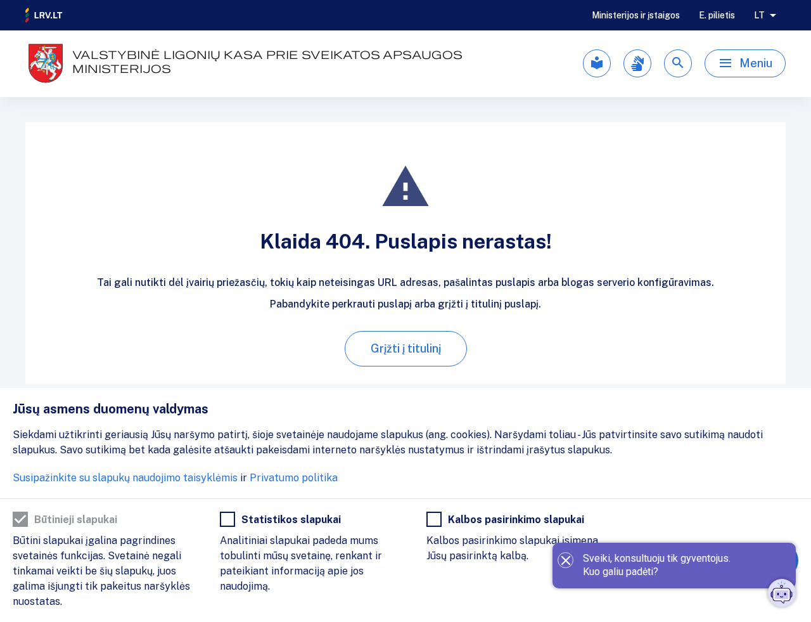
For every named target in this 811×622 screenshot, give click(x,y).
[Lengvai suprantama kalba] (597, 63)
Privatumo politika (294, 478)
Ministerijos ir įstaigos (636, 15)
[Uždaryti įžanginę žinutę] (565, 560)
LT (759, 15)
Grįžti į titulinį (406, 348)
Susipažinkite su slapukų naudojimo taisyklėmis (125, 478)
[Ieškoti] (678, 63)
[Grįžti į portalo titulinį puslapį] (44, 15)
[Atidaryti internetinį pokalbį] (782, 593)
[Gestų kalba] (637, 63)
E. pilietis (717, 15)
